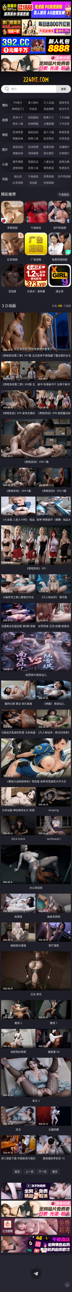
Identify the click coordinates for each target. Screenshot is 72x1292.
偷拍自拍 (33, 132)
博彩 (5, 105)
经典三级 (33, 138)
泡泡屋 (33, 182)
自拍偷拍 (33, 117)
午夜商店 (33, 176)
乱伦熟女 (49, 138)
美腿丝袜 (18, 153)
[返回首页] (67, 1284)
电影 (5, 135)
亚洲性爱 (18, 132)
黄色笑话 (49, 168)
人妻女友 (49, 161)
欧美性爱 (64, 132)
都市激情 (18, 161)
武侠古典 (64, 161)
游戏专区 (64, 102)
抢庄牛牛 (64, 109)
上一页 (29, 1171)
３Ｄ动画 (64, 117)
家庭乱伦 (33, 161)
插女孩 (18, 176)
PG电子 (18, 102)
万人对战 (49, 102)
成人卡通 (49, 132)
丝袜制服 (33, 123)
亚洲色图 (33, 147)
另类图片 (64, 153)
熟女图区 (49, 153)
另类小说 (33, 168)
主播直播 (49, 123)
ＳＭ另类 (64, 123)
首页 (17, 1171)
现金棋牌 (49, 109)
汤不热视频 (64, 176)
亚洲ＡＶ (18, 117)
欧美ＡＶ (49, 117)
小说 (5, 164)
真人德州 (33, 102)
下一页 (42, 1171)
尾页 (54, 1171)
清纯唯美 (33, 153)
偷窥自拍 (18, 147)
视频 (5, 120)
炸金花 (33, 109)
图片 (5, 149)
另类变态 (64, 138)
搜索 (63, 89)
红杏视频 (18, 182)
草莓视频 (49, 176)
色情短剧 (49, 182)
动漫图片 (64, 147)
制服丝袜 (18, 138)
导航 (5, 179)
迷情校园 (18, 168)
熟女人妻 (18, 123)
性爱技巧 (64, 168)
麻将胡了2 (18, 109)
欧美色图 (49, 147)
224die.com (36, 79)
